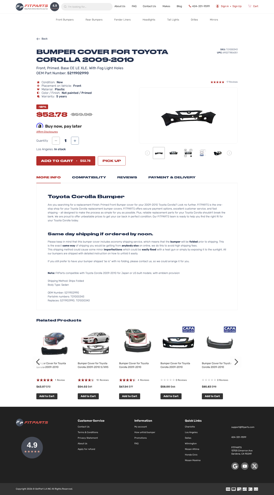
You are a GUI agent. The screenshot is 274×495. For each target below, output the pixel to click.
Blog (179, 6)
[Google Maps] (235, 466)
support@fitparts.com (242, 427)
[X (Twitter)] (254, 466)
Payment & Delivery (172, 177)
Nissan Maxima (193, 460)
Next (235, 362)
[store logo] (32, 6)
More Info (48, 177)
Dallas (188, 438)
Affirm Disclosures (47, 131)
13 (102, 380)
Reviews (127, 177)
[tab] (48, 178)
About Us (119, 6)
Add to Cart (46, 396)
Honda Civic (191, 454)
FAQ (134, 6)
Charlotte (190, 426)
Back (45, 38)
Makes (166, 6)
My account (140, 426)
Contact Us (149, 6)
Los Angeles (191, 432)
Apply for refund (86, 449)
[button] (147, 153)
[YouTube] (244, 466)
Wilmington (191, 443)
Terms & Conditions (88, 432)
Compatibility (89, 177)
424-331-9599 (201, 6)
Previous (38, 362)
